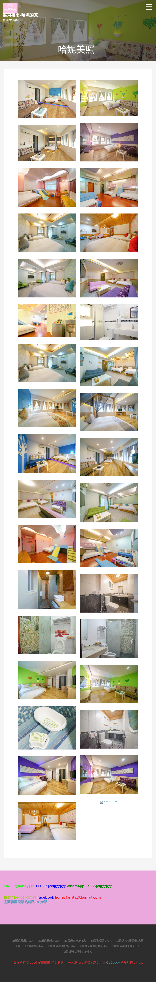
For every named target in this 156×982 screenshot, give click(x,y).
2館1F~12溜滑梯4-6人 (29, 946)
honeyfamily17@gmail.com (78, 897)
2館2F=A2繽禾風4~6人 (126, 946)
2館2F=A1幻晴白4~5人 (61, 946)
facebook (45, 897)
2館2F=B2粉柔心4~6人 (78, 951)
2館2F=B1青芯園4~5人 (93, 946)
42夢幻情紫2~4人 (101, 940)
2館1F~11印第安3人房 (130, 940)
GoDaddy (113, 962)
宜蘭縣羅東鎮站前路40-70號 (26, 902)
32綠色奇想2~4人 (49, 940)
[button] (150, 7)
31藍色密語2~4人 (22, 940)
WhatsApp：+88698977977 (89, 886)
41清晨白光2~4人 (75, 940)
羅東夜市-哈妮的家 (20, 15)
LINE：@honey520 (19, 886)
